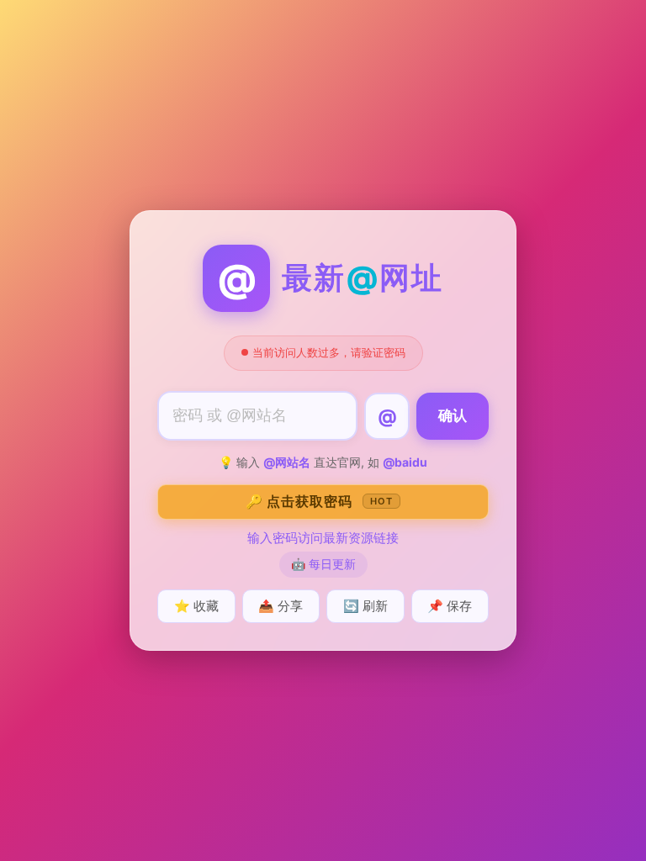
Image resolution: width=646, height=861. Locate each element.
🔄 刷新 (365, 606)
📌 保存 (449, 606)
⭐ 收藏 (196, 606)
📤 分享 (280, 606)
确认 (452, 416)
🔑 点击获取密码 (319, 501)
